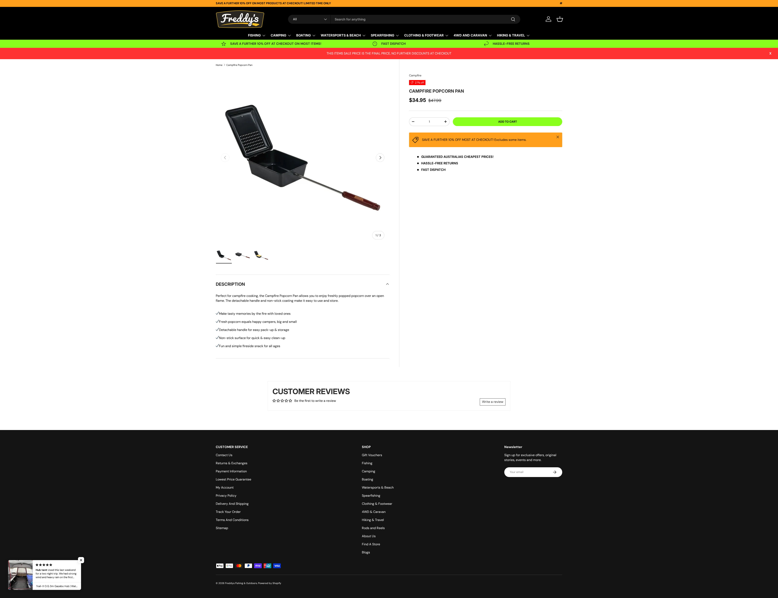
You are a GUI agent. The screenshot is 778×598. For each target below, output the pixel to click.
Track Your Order (228, 512)
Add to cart (507, 121)
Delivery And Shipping (232, 504)
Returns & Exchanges (231, 463)
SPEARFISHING (382, 35)
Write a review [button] (492, 402)
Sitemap (222, 528)
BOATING (303, 35)
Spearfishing (371, 495)
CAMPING (278, 35)
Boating (367, 479)
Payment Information (231, 471)
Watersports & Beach (378, 487)
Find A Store (371, 544)
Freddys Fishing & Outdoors (241, 583)
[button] (559, 19)
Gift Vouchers (372, 455)
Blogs (366, 552)
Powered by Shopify (269, 583)
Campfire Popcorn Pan (239, 65)
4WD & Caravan (374, 512)
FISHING (254, 35)
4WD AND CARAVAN (470, 35)
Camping (368, 471)
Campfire (415, 75)
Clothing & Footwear (377, 504)
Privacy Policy (226, 495)
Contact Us (224, 455)
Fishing (367, 463)
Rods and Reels (373, 528)
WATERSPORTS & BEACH (341, 35)
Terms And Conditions (232, 520)
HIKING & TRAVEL (511, 35)
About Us (369, 536)
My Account (225, 487)
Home (219, 65)
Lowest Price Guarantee (233, 479)
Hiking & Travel (373, 520)
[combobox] (404, 19)
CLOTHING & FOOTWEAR (424, 35)
